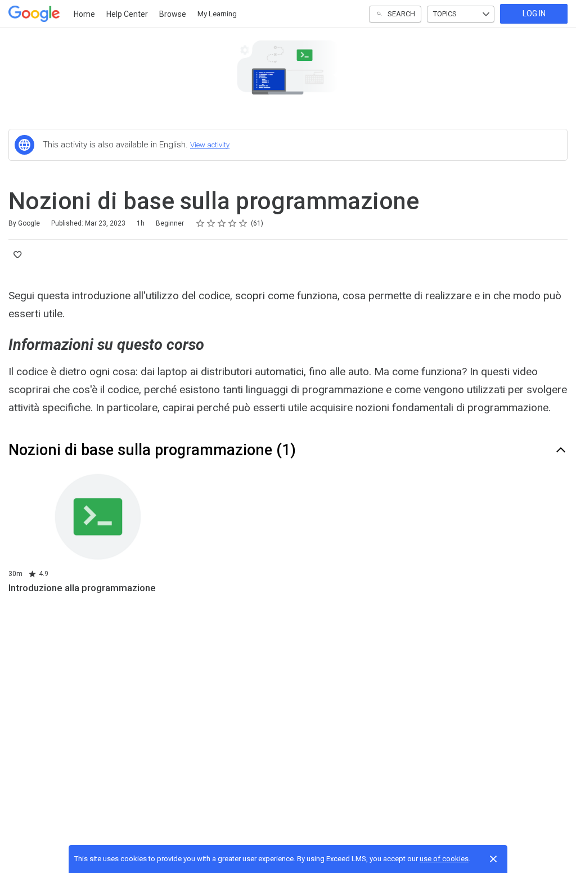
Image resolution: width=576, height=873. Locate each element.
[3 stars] (222, 223)
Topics (445, 14)
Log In (534, 13)
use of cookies (444, 858)
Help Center (127, 14)
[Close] (493, 858)
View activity (210, 145)
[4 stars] (232, 223)
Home (84, 14)
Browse (172, 14)
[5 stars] (243, 223)
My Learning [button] (217, 14)
